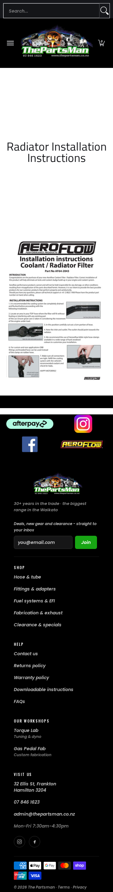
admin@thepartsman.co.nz (44, 814)
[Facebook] (34, 841)
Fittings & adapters (35, 589)
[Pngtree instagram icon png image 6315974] (83, 423)
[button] (101, 43)
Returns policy (30, 665)
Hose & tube (27, 577)
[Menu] (10, 43)
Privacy (80, 887)
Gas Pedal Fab (30, 748)
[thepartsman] (55, 43)
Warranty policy (31, 677)
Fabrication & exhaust (38, 613)
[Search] (105, 10)
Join (86, 542)
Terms (64, 887)
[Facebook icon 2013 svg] (29, 444)
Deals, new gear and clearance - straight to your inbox (55, 527)
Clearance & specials (38, 625)
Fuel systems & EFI (34, 601)
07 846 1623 (27, 802)
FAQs (19, 701)
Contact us (26, 654)
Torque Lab (26, 730)
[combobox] (51, 10)
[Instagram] (19, 841)
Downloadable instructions (43, 689)
